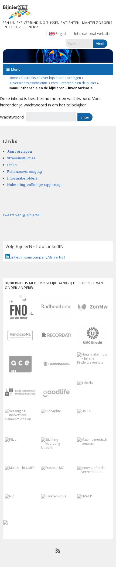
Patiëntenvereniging (24, 171)
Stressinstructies (21, 158)
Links (12, 164)
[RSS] (58, 551)
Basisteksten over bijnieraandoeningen (51, 78)
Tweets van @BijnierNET (22, 215)
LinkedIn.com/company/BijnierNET (37, 257)
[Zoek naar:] (79, 43)
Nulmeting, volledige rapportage (35, 184)
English (61, 33)
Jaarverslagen (19, 151)
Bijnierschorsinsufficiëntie (28, 83)
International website (92, 33)
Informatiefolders (22, 178)
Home (13, 78)
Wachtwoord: (13, 117)
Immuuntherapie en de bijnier (73, 83)
